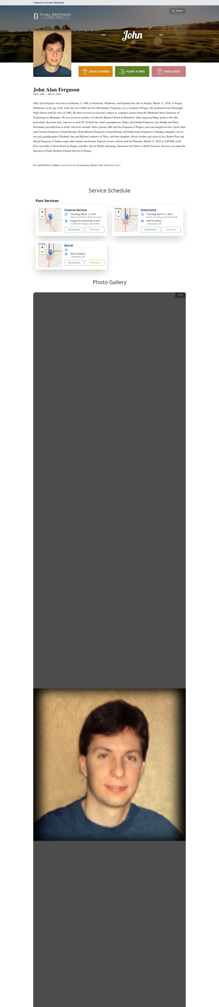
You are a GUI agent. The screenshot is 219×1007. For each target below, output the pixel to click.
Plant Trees (95, 229)
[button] (50, 217)
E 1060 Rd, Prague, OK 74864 (84, 223)
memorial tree (69, 165)
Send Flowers (94, 262)
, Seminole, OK (154, 223)
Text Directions (74, 229)
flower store (114, 165)
